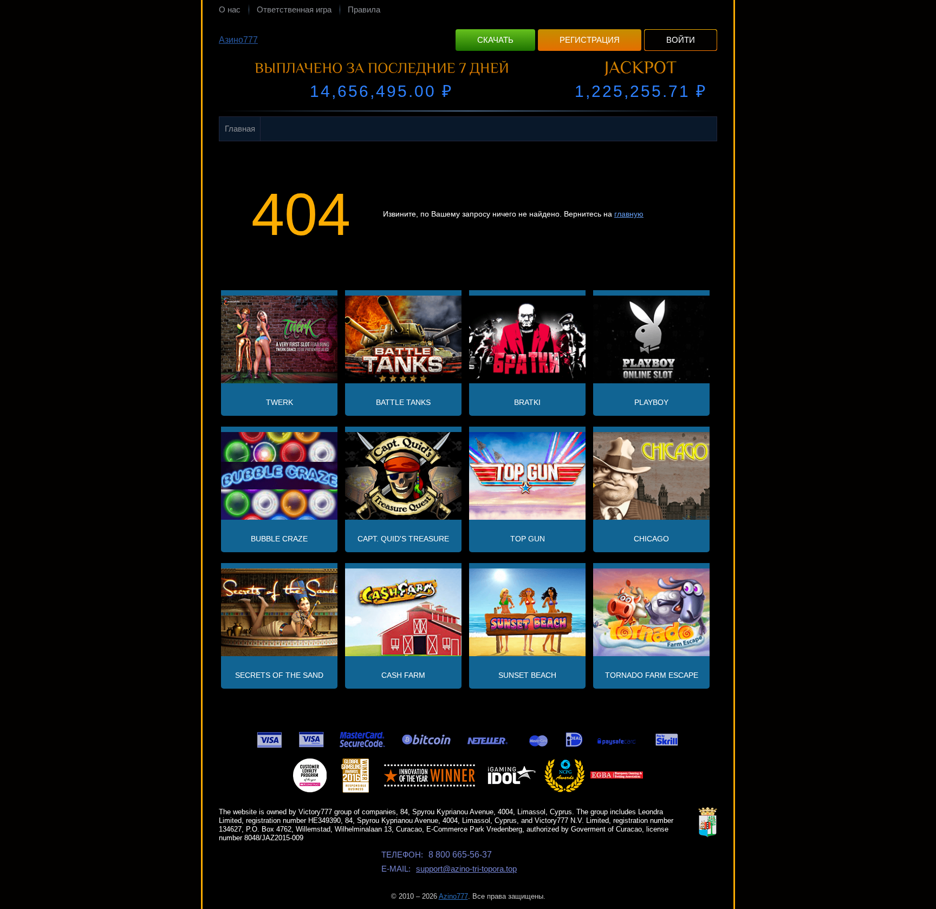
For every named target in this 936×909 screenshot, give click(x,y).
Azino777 (453, 896)
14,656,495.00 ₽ (381, 91)
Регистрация (590, 39)
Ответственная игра (294, 9)
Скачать (495, 39)
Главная (240, 128)
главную (629, 214)
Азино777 (238, 39)
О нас (229, 9)
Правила (364, 9)
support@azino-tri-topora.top (466, 868)
